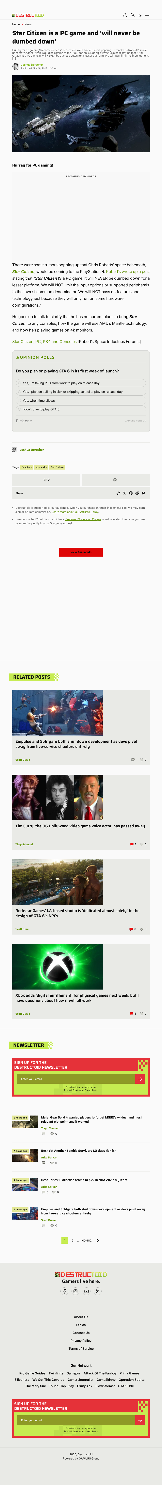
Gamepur (73, 1373)
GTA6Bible (126, 1386)
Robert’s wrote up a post (128, 271)
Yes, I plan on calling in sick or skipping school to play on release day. (73, 392)
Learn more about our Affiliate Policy (75, 511)
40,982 (87, 1240)
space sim (41, 467)
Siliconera (21, 1380)
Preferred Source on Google (83, 519)
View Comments (81, 552)
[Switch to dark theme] (140, 15)
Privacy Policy (91, 1090)
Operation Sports (132, 1380)
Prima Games (129, 1373)
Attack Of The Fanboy (100, 1373)
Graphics (27, 467)
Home (16, 24)
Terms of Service (72, 1090)
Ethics (81, 1325)
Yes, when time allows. (39, 401)
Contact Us (81, 1333)
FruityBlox (84, 1386)
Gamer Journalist (80, 1380)
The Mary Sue (35, 1386)
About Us (81, 1317)
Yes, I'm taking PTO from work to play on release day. (61, 383)
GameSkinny (106, 1380)
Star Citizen (23, 271)
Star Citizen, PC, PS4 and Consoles (44, 341)
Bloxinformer (105, 1386)
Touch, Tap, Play (61, 1386)
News (28, 24)
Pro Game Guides (32, 1373)
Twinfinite (56, 1373)
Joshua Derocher (32, 64)
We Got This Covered (48, 1380)
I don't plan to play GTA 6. (41, 409)
